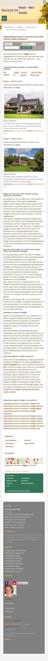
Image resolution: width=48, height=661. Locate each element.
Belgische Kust (11, 481)
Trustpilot (9, 579)
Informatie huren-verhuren (15, 519)
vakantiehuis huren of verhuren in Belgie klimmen (23, 406)
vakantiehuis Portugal (13, 563)
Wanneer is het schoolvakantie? (17, 517)
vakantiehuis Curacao (13, 571)
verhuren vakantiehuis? (13, 621)
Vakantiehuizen (4, 18)
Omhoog (6, 639)
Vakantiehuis (9, 27)
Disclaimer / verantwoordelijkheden (19, 514)
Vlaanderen (25, 478)
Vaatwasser (9, 443)
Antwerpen (10, 476)
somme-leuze (31, 27)
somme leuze (32, 36)
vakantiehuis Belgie (12, 556)
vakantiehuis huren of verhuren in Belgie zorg (21, 428)
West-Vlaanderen (27, 483)
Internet (27, 440)
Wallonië (24, 481)
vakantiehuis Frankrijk (13, 558)
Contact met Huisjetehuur (15, 522)
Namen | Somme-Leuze (12, 81)
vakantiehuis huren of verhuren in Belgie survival (23, 423)
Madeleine (9, 599)
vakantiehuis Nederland (14, 553)
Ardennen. (32, 201)
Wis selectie (6, 73)
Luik (7, 486)
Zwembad (9, 446)
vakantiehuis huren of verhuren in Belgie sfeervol (23, 421)
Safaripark (9, 611)
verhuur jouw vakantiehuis (15, 550)
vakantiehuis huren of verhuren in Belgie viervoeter (24, 426)
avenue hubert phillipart (15, 39)
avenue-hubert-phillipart (16, 29)
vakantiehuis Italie (12, 566)
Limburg (9, 483)
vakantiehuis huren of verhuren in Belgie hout (21, 403)
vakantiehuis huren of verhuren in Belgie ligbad (22, 408)
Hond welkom (10, 440)
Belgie (19, 27)
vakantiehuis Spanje (13, 561)
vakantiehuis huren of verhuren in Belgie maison (22, 416)
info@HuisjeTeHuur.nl (13, 626)
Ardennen (9, 478)
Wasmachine (29, 443)
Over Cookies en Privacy (14, 527)
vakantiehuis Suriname (14, 569)
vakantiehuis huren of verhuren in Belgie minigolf (23, 418)
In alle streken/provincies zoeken (18, 491)
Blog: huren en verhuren (14, 525)
